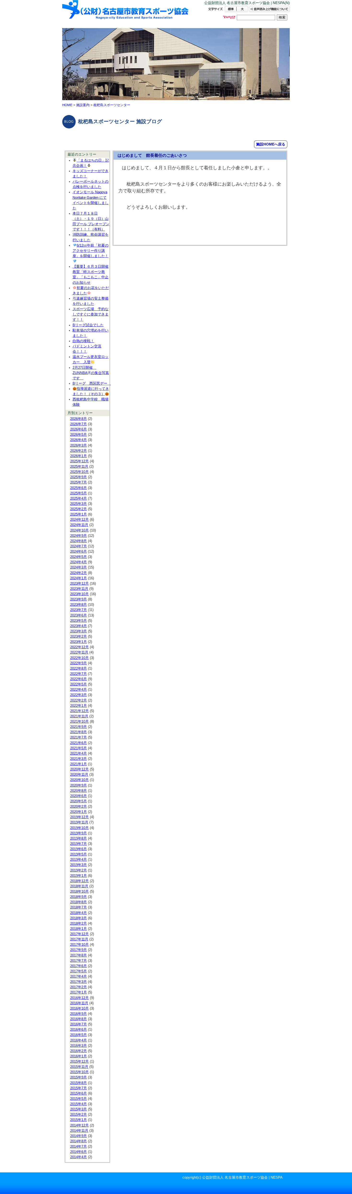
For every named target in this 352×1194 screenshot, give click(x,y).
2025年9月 (78, 477)
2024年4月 (78, 562)
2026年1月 (78, 456)
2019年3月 (78, 865)
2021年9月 (78, 727)
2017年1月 (78, 992)
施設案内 (83, 105)
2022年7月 (78, 674)
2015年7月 (78, 1088)
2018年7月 (78, 907)
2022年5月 (78, 684)
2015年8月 (78, 1083)
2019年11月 (79, 822)
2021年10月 (79, 721)
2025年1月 (78, 514)
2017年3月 (78, 982)
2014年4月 (78, 1157)
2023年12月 (79, 583)
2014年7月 (78, 1146)
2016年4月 (78, 1040)
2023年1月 (78, 642)
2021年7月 (78, 737)
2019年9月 (78, 833)
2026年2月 (78, 451)
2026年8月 (78, 419)
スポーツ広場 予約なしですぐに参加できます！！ (90, 314)
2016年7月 (78, 1024)
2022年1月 (78, 706)
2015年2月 (78, 1114)
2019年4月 (78, 859)
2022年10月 (79, 658)
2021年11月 (79, 716)
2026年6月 (78, 429)
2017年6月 (78, 966)
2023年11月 (79, 589)
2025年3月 (78, 504)
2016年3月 (78, 1046)
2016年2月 (78, 1051)
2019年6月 (78, 849)
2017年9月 (78, 950)
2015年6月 (78, 1093)
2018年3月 (78, 918)
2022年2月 (78, 700)
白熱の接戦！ (83, 341)
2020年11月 (79, 774)
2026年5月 (78, 434)
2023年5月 (78, 621)
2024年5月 (78, 557)
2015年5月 (78, 1099)
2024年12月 (79, 519)
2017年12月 (79, 934)
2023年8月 (78, 604)
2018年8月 (78, 902)
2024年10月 (79, 530)
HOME (67, 105)
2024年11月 (79, 525)
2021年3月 (78, 759)
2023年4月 (78, 626)
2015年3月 (78, 1109)
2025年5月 (78, 493)
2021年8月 (78, 732)
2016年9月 (78, 1014)
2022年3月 (78, 695)
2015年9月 (78, 1077)
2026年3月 (78, 445)
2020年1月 (78, 812)
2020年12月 (79, 769)
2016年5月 (78, 1035)
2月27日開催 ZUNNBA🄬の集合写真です (91, 373)
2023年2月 (78, 636)
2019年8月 (78, 838)
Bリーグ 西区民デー (92, 383)
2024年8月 (78, 541)
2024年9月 (78, 536)
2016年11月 (79, 1003)
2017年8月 (78, 955)
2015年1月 (78, 1120)
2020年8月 (78, 791)
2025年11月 (79, 466)
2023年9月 (78, 599)
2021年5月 (78, 748)
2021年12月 (79, 711)
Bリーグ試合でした (88, 325)
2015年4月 (78, 1104)
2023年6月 (78, 615)
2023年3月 (78, 631)
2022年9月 (78, 663)
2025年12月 (79, 461)
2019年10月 (79, 828)
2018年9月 (78, 897)
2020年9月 (78, 785)
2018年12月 (79, 881)
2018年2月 (78, 923)
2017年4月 (78, 976)
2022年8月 (78, 668)
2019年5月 (78, 854)
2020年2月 (78, 806)
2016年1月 (78, 1056)
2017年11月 (79, 939)
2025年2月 (78, 509)
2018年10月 (79, 891)
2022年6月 (78, 679)
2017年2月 (78, 987)
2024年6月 (78, 551)
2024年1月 (78, 578)
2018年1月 (78, 929)
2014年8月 (78, 1141)
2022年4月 (78, 689)
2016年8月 (78, 1019)
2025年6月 (78, 488)
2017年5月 (78, 971)
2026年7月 (78, 424)
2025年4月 (78, 498)
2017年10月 (79, 944)
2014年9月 (78, 1136)
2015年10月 (79, 1072)
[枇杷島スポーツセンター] (125, 14)
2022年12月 (79, 647)
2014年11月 (79, 1131)
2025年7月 (78, 482)
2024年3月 (78, 567)
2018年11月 (79, 886)
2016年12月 (79, 998)
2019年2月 (78, 870)
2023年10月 (79, 594)
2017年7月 (78, 961)
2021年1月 (78, 764)
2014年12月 (79, 1125)
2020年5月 (78, 801)
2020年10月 (79, 780)
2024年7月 (78, 546)
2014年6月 (78, 1152)
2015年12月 (79, 1061)
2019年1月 (78, 876)
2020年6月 (78, 796)
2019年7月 (78, 844)
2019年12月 (79, 817)
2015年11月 (79, 1067)
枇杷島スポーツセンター (111, 105)
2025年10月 (79, 472)
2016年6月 (78, 1029)
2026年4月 (78, 440)
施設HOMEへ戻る (270, 144)
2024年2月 (78, 573)
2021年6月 (78, 743)
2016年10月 (79, 1008)
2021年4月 (78, 753)
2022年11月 (79, 652)
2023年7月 (78, 610)
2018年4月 (78, 913)
